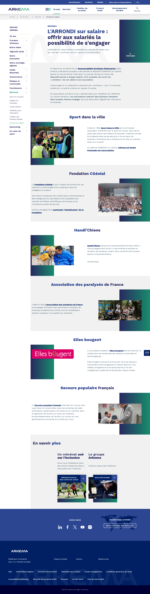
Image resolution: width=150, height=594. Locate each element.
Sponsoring (15, 127)
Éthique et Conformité (15, 82)
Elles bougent (117, 351)
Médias (100, 2)
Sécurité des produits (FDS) (44, 579)
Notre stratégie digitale (17, 64)
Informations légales (25, 572)
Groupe (56, 9)
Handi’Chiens (93, 246)
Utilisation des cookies (70, 572)
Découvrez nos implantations (120, 526)
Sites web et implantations (120, 2)
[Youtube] (82, 527)
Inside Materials (14, 71)
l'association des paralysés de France (64, 304)
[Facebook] (67, 527)
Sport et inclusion (17, 97)
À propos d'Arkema (14, 41)
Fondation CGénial (43, 184)
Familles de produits (82, 9)
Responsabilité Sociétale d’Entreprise (97, 68)
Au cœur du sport (15, 132)
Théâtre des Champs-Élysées (16, 118)
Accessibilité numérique (18, 579)
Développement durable (119, 9)
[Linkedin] (60, 527)
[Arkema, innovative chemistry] (19, 554)
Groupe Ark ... (25, 17)
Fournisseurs (16, 88)
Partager (130, 56)
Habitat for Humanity (14, 102)
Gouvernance (16, 77)
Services (64, 579)
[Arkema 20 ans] (48, 9)
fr (138, 2)
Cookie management (93, 572)
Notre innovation (15, 57)
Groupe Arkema (14, 28)
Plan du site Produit (96, 579)
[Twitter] (75, 527)
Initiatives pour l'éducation (15, 112)
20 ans (13, 36)
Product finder (100, 9)
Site (10, 572)
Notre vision (15, 47)
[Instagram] (90, 527)
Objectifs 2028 (17, 52)
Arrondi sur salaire (17, 123)
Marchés (67, 9)
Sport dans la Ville (110, 128)
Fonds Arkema (15, 107)
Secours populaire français (48, 405)
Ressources (103, 559)
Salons (79, 559)
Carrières (89, 2)
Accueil (12, 17)
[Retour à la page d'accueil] (19, 9)
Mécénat (38, 17)
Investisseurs (74, 2)
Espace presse (60, 559)
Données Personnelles (47, 572)
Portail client (77, 579)
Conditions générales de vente (119, 572)
